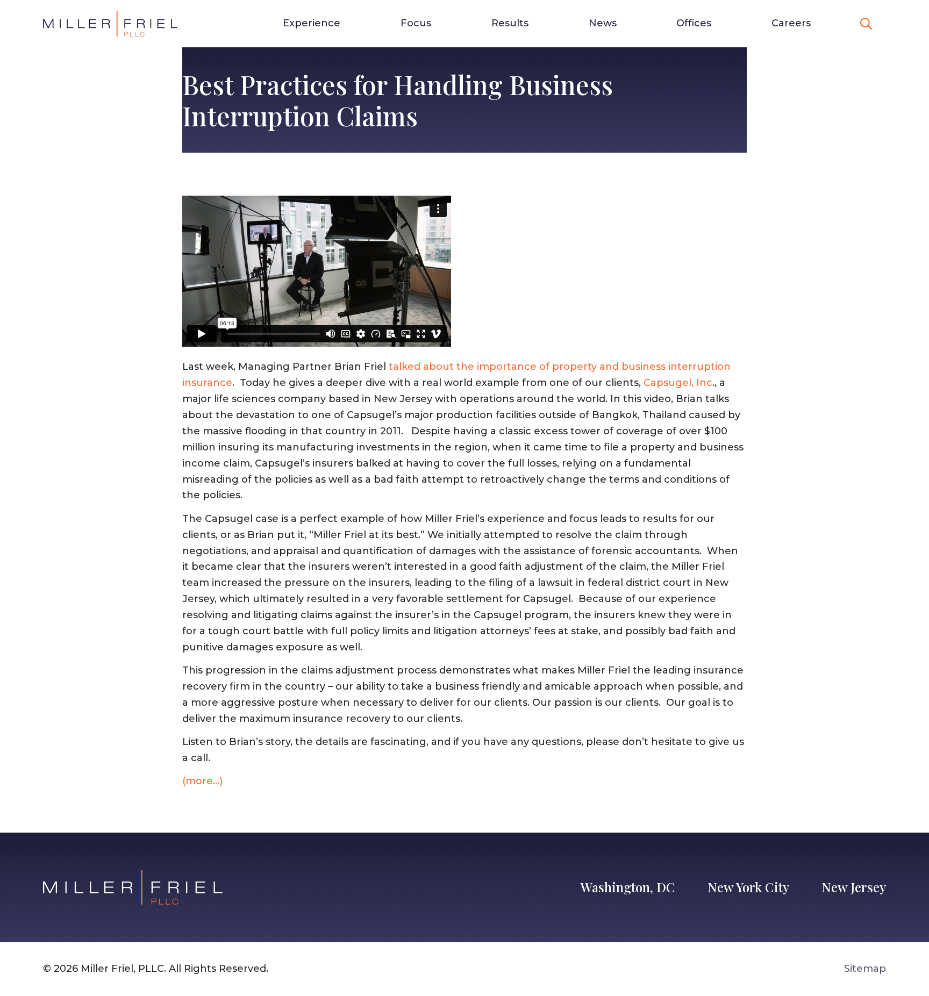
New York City (748, 886)
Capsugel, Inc (678, 383)
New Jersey (853, 886)
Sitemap (865, 968)
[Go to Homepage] (110, 24)
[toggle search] (866, 24)
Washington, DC (628, 886)
